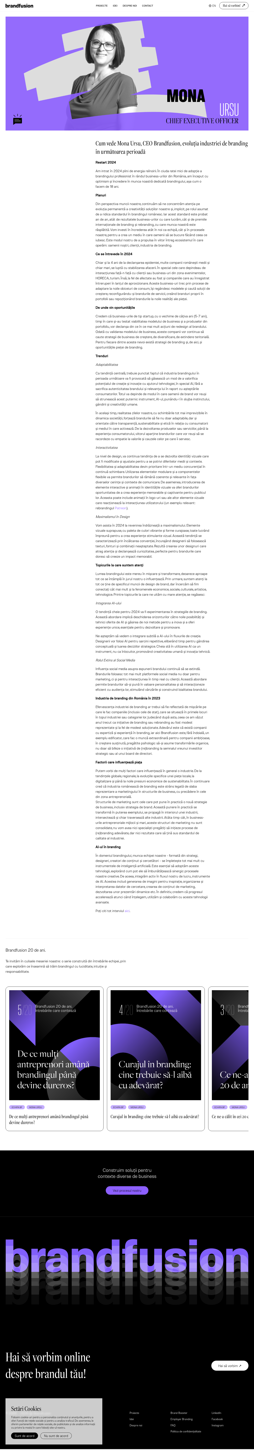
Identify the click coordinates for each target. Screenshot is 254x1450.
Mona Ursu (35, 1107)
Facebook (217, 1419)
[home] (19, 6)
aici (127, 911)
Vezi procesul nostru (127, 1190)
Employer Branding (182, 1419)
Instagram (218, 1425)
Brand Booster (179, 1412)
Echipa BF (17, 1107)
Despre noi (130, 5)
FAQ (173, 1425)
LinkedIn (216, 1412)
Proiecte (102, 5)
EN (214, 5)
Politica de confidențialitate (186, 1431)
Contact (147, 5)
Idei (115, 5)
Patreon (120, 508)
